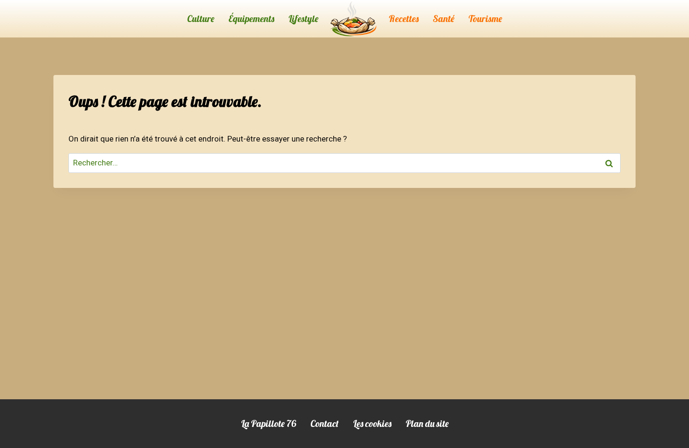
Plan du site (427, 423)
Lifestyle (303, 18)
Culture (200, 18)
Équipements (251, 18)
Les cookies (372, 423)
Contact (324, 423)
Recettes (404, 18)
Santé (443, 18)
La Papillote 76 (268, 423)
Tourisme (485, 18)
